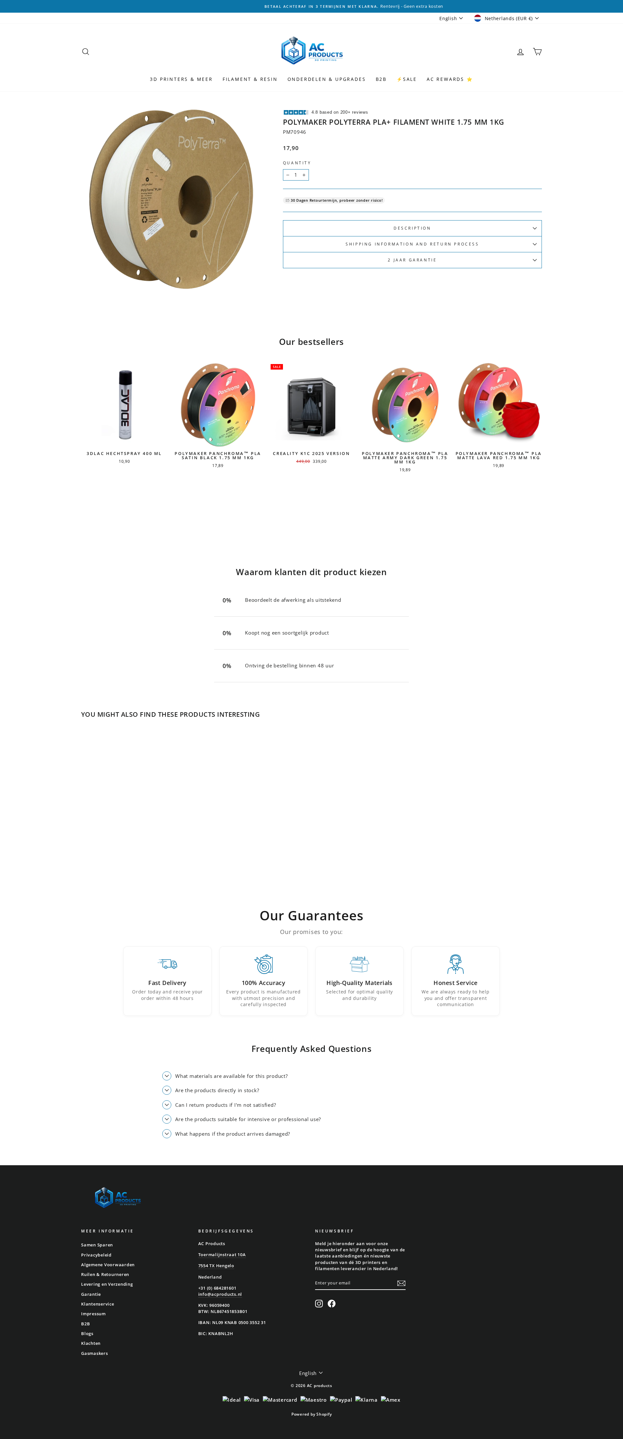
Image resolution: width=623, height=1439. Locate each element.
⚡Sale (407, 79)
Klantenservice (97, 1304)
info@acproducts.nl (220, 1294)
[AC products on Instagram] (319, 1303)
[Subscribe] (401, 1283)
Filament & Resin (250, 79)
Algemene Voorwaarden (108, 1265)
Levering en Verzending (107, 1284)
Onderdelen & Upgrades (326, 79)
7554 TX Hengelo (216, 1266)
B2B (381, 79)
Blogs (87, 1333)
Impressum (93, 1314)
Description (412, 228)
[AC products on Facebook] (332, 1303)
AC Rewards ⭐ (450, 79)
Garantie (91, 1294)
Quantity (297, 163)
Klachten (91, 1343)
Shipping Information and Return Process (412, 244)
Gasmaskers (94, 1353)
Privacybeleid (96, 1255)
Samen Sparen (97, 1245)
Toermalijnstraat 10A (222, 1254)
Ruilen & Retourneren (105, 1274)
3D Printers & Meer (181, 79)
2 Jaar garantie (412, 260)
